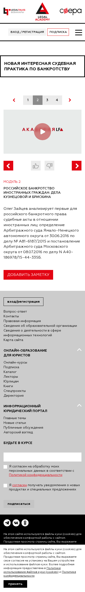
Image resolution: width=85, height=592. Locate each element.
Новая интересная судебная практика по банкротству (40, 66)
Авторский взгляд (18, 432)
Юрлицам (11, 381)
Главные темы (15, 418)
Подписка (58, 32)
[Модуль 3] (76, 165)
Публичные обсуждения (23, 427)
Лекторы (11, 376)
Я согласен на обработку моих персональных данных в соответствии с (41, 471)
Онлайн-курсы (15, 362)
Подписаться (19, 504)
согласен (19, 485)
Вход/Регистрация (23, 302)
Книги (8, 386)
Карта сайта (13, 340)
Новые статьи (15, 423)
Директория (14, 395)
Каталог (10, 372)
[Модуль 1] (8, 165)
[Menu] (78, 32)
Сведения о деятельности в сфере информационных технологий (32, 333)
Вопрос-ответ (15, 311)
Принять (15, 584)
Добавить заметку (28, 275)
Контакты (11, 316)
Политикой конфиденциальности (35, 475)
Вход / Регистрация (27, 32)
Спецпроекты (15, 391)
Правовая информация (22, 321)
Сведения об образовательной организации (40, 325)
